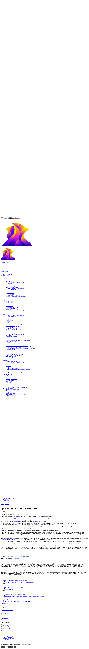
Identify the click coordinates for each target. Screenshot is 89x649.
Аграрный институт (10, 76)
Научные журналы (10, 136)
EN (1, 42)
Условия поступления (10, 149)
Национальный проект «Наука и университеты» (16, 143)
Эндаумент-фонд (9, 53)
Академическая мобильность (12, 154)
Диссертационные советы (11, 133)
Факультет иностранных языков (13, 96)
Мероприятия (6, 499)
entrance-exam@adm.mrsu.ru (7, 206)
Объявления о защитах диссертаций (14, 134)
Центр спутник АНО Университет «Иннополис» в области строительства (22, 129)
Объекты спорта (9, 161)
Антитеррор (8, 168)
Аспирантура (9, 121)
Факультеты (5, 92)
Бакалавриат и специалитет (12, 172)
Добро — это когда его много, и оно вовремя (13, 587)
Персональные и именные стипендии (14, 142)
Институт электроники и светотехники (14, 86)
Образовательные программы (12, 117)
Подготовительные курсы (11, 186)
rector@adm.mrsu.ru (6, 618)
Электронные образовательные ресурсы (15, 128)
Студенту (5, 155)
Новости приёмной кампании (12, 183)
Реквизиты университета (8, 637)
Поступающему (6, 170)
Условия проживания (10, 157)
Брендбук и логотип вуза (8, 640)
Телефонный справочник (11, 58)
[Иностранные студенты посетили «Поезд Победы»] (4, 513)
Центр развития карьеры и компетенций (15, 166)
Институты (5, 74)
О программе (9, 61)
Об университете (9, 48)
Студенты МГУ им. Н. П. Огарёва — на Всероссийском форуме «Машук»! (19, 582)
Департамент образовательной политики (15, 107)
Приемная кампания (10, 70)
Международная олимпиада (12, 179)
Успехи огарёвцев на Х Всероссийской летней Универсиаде (16, 601)
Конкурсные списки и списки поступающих (16, 188)
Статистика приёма (10, 191)
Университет (6, 45)
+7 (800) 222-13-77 (5, 209)
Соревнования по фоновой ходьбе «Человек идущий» (15, 580)
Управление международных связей (14, 109)
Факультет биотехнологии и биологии (14, 95)
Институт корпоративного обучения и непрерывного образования (20, 80)
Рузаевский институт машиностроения (14, 102)
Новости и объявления (11, 47)
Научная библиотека (10, 164)
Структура (8, 49)
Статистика (8, 71)
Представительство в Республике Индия (15, 103)
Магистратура (9, 173)
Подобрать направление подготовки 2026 (15, 180)
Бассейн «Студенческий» (8, 589)
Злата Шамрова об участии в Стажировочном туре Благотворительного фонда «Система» (23, 591)
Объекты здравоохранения (12, 162)
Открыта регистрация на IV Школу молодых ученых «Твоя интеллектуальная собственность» (24, 596)
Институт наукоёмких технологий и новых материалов (18, 83)
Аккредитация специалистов (12, 127)
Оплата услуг (6, 639)
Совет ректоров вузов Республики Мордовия (16, 54)
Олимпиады (8, 139)
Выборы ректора (7, 501)
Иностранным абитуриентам (12, 178)
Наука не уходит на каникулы (9, 599)
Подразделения (6, 104)
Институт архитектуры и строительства (14, 77)
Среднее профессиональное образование (15, 119)
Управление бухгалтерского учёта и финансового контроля (19, 111)
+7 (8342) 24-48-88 (6, 619)
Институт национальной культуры (13, 84)
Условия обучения (10, 158)
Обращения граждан (10, 56)
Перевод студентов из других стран (14, 153)
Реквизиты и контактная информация (14, 59)
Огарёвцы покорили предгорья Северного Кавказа (14, 594)
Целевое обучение (10, 185)
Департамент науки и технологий (13, 112)
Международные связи (8, 145)
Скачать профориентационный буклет (10, 630)
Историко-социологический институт (14, 87)
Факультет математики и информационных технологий (18, 97)
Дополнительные (9, 123)
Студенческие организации (12, 165)
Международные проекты (11, 148)
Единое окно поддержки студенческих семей (16, 167)
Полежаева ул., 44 (4, 204)
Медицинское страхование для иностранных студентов (18, 151)
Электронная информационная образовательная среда (18, 126)
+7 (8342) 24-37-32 (5, 200)
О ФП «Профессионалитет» (12, 67)
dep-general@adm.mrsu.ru (6, 197)
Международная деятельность (12, 146)
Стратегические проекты (11, 64)
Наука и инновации (7, 130)
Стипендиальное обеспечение (12, 159)
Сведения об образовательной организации (15, 46)
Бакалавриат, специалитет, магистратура (15, 120)
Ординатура (8, 122)
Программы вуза (9, 50)
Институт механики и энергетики (13, 81)
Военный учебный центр (11, 93)
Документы (8, 52)
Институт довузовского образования (14, 79)
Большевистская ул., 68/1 (6, 195)
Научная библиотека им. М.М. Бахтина (14, 115)
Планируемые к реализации (12, 124)
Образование (6, 116)
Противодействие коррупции (12, 55)
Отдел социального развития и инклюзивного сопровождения (20, 110)
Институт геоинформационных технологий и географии (18, 78)
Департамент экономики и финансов (14, 114)
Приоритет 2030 (6, 60)
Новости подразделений (8, 498)
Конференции (9, 137)
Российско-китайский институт (13, 187)
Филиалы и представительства (10, 99)
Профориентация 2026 (11, 184)
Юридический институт (11, 91)
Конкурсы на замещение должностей (14, 141)
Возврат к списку (4, 603)
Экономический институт (11, 90)
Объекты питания (10, 160)
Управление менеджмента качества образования (16, 108)
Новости (8, 62)
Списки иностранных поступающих (14, 190)
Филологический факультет (12, 98)
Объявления (6, 500)
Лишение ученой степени (11, 135)
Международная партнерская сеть (13, 147)
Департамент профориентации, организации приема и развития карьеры (22, 105)
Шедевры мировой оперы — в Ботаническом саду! (14, 584)
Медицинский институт (11, 89)
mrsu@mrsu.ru (5, 611)
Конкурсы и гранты (10, 140)
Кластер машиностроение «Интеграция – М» (16, 68)
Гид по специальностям (11, 181)
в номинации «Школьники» (10, 538)
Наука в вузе (8, 132)
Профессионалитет (7, 66)
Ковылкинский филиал (11, 101)
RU (1, 41)
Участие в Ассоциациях (11, 152)
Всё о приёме (9, 171)
